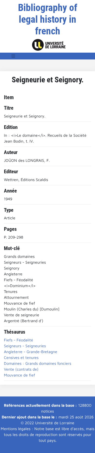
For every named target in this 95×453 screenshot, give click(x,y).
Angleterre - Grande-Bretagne (30, 351)
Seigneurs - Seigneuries (25, 346)
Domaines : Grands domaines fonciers (37, 363)
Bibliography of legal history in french (47, 19)
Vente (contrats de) (21, 369)
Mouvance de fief (19, 375)
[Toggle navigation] (13, 56)
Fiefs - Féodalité (18, 340)
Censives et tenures (21, 357)
